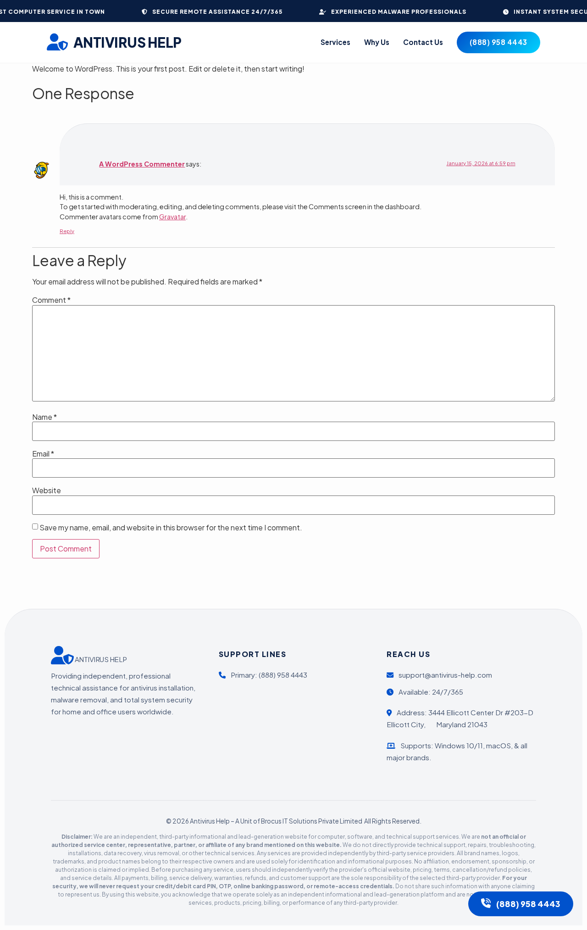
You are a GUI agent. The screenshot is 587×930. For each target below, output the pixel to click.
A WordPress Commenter (142, 164)
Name (44, 417)
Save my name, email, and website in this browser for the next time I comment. (170, 527)
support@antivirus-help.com (444, 674)
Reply (67, 231)
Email (43, 453)
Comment (51, 300)
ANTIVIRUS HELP (127, 42)
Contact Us (423, 42)
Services (335, 42)
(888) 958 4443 (498, 42)
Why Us (376, 42)
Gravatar (172, 216)
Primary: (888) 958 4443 (268, 674)
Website (46, 490)
